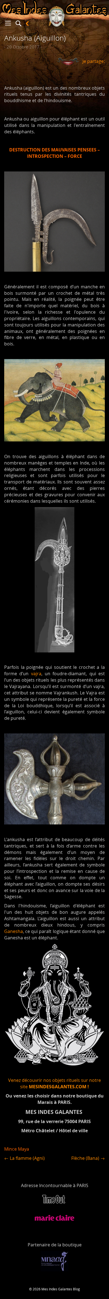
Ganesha (13, 931)
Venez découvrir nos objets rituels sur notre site (54, 1083)
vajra (36, 674)
